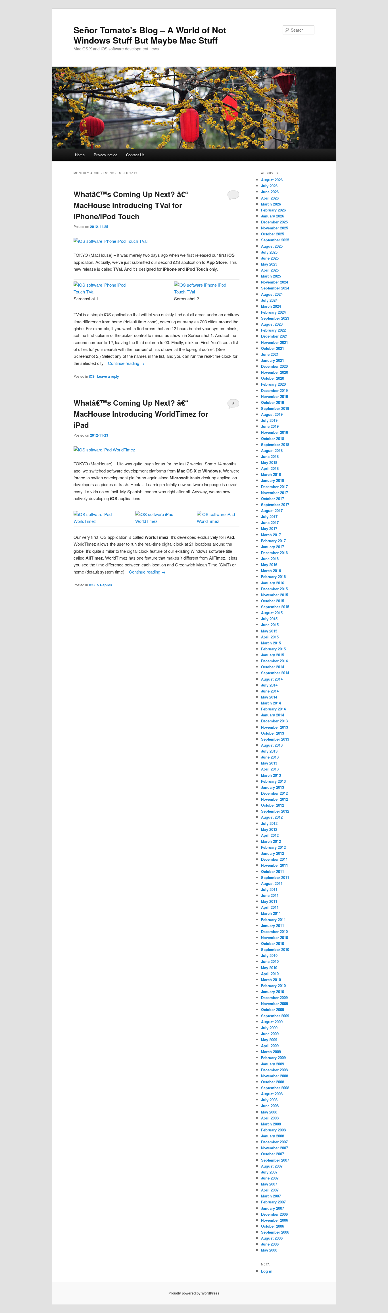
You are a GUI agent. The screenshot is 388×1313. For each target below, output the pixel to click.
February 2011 (273, 919)
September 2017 (275, 504)
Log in (266, 1271)
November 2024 (274, 282)
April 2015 (270, 637)
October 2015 (272, 600)
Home (80, 154)
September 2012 (275, 811)
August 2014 (272, 679)
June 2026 (270, 191)
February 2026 (273, 210)
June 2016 (270, 558)
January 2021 (272, 360)
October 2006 (272, 1226)
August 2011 (272, 883)
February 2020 (273, 384)
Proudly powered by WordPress (194, 1293)
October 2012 (272, 805)
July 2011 (269, 889)
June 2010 (270, 961)
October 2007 (272, 1153)
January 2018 (272, 480)
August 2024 (272, 294)
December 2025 (274, 222)
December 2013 (274, 721)
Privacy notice (105, 154)
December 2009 (274, 997)
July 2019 (269, 420)
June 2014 (270, 691)
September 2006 (275, 1232)
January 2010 (272, 991)
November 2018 (274, 432)
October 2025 (272, 234)
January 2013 (272, 787)
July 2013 (269, 751)
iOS (92, 376)
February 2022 (273, 330)
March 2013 (271, 775)
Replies (104, 584)
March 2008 (271, 1124)
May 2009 (269, 1039)
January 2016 (272, 582)
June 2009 (270, 1033)
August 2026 (272, 179)
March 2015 (271, 643)
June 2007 (270, 1178)
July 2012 (269, 823)
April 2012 (270, 835)
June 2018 (270, 456)
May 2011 (269, 901)
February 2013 (273, 781)
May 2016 (269, 564)
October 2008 (272, 1081)
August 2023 (272, 324)
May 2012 (269, 829)
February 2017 (273, 540)
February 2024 (273, 312)
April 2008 (270, 1118)
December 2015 (274, 588)
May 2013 (269, 763)
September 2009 (275, 1015)
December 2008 (274, 1069)
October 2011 (272, 871)
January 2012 (272, 853)
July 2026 (269, 185)
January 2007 (272, 1208)
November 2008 (274, 1075)
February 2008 (273, 1130)
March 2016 (271, 570)
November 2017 (274, 492)
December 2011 (274, 859)
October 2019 (272, 402)
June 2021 (270, 354)
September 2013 (275, 739)
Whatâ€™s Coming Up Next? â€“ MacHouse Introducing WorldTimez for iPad (141, 413)
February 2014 (273, 709)
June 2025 (270, 258)
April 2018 (270, 468)
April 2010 (270, 973)
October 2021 (272, 348)
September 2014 (275, 672)
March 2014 (271, 703)
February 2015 (273, 649)
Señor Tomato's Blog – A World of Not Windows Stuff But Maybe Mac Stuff (150, 35)
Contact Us (135, 154)
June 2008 (270, 1105)
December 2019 (274, 390)
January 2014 (272, 715)
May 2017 (269, 528)
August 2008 (272, 1093)
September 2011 (275, 877)
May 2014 (269, 697)
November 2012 (274, 799)
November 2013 (274, 727)
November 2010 (274, 937)
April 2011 (270, 907)
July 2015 (269, 618)
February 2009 (273, 1057)
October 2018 (272, 438)
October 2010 (272, 943)
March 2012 (271, 841)
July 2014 (269, 685)
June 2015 (270, 624)
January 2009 (272, 1064)
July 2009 (269, 1027)
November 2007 (274, 1147)
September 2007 (275, 1160)
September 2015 (275, 606)
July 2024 (269, 300)
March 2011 (271, 913)
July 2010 (269, 955)
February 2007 (273, 1202)
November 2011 (274, 865)
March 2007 (271, 1196)
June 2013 (270, 757)
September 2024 (275, 288)
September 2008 (275, 1087)
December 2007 (274, 1141)
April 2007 (270, 1190)
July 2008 (269, 1099)
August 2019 (272, 414)
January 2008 (272, 1136)
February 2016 (273, 576)
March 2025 (271, 276)
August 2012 (272, 817)
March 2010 (271, 979)
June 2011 (270, 895)
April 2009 (270, 1045)
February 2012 (273, 847)
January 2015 (272, 654)
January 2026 (272, 216)
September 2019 (275, 408)
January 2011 (272, 925)
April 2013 (270, 769)
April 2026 (270, 198)
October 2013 (272, 733)
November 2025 (274, 228)
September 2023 (275, 318)
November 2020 (274, 372)
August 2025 (272, 246)
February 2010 (273, 985)
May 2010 (269, 967)
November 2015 (274, 594)
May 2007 (269, 1184)
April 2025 (270, 270)
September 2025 (275, 240)
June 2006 (270, 1244)
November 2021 (274, 342)
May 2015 (269, 631)
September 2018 (275, 444)
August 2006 (272, 1238)
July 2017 (269, 516)
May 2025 (269, 264)
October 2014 (272, 666)
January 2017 (272, 546)
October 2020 (272, 378)
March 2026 (271, 204)
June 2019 (270, 426)
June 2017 (270, 522)
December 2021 (274, 336)
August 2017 (272, 510)
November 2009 (274, 1003)
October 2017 (272, 498)
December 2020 (274, 366)
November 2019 (274, 396)
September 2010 (275, 949)
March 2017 (271, 534)
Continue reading (126, 363)
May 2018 (269, 462)
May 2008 (269, 1112)
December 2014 (274, 660)
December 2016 (274, 552)
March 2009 (271, 1051)
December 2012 (274, 793)
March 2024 (271, 306)
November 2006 (274, 1220)
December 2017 (274, 486)
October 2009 (272, 1009)
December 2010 (274, 931)
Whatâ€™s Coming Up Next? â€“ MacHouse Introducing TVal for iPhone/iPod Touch (131, 205)
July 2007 (269, 1172)
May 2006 (269, 1250)
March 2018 (271, 474)
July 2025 (269, 252)
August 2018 (272, 450)
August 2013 (272, 745)
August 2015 (272, 612)
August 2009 (272, 1021)
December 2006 (274, 1214)
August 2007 (272, 1166)
